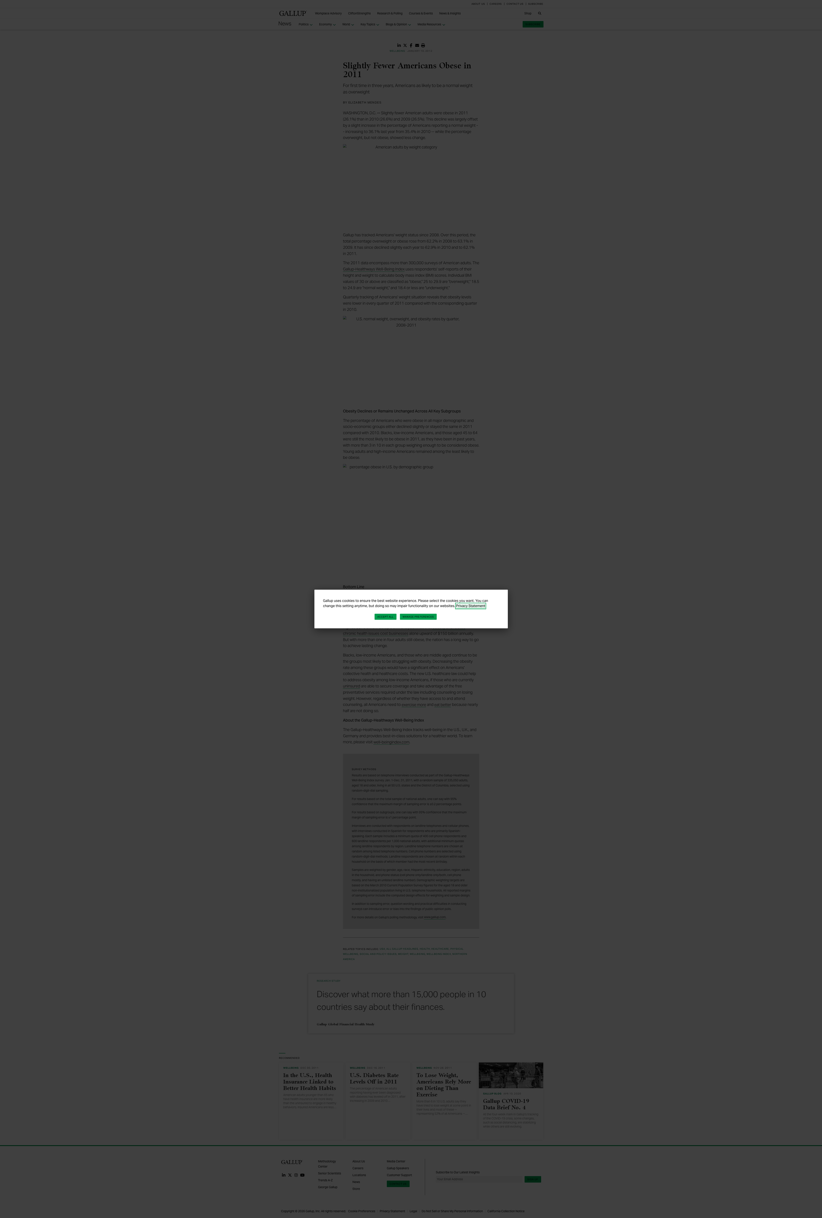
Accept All (385, 616)
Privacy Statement (470, 606)
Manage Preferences (418, 616)
